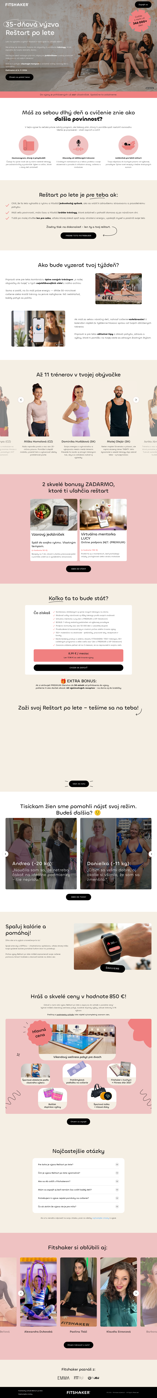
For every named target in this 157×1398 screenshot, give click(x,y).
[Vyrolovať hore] (17, 4)
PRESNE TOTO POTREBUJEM (78, 235)
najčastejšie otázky (100, 1218)
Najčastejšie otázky (25, 1394)
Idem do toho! (78, 897)
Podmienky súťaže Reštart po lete (30, 1391)
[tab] (78, 1164)
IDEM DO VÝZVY (78, 569)
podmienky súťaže (65, 1014)
